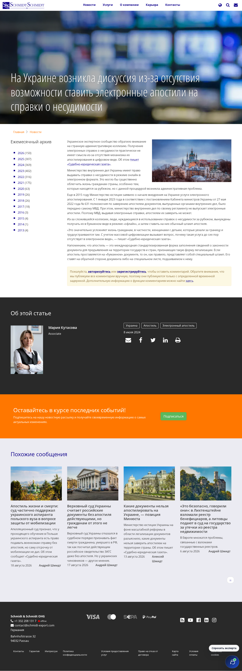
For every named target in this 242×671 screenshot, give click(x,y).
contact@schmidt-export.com (34, 625)
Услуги (108, 5)
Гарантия (34, 651)
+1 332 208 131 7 (25, 621)
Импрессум (51, 651)
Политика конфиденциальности (75, 653)
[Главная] (25, 5)
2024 (21, 165)
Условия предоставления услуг (115, 653)
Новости (89, 5)
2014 (21, 224)
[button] (220, 5)
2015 (21, 218)
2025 (21, 159)
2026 (21, 153)
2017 (21, 207)
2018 (21, 201)
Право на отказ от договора (148, 653)
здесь (189, 281)
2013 (21, 230)
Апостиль (149, 325)
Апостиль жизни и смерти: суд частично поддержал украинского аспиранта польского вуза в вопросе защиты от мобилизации (34, 514)
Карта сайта (175, 653)
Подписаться (174, 416)
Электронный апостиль (178, 325)
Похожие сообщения (39, 454)
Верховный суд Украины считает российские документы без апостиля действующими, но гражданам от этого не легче (89, 517)
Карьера (152, 5)
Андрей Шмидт (50, 565)
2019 (21, 195)
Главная (18, 132)
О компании (129, 5)
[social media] (182, 620)
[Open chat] (232, 661)
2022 (21, 177)
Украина (131, 325)
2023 (21, 171)
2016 (21, 212)
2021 (21, 183)
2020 (21, 189)
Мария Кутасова (62, 327)
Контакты (172, 5)
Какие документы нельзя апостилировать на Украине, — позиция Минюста (146, 512)
